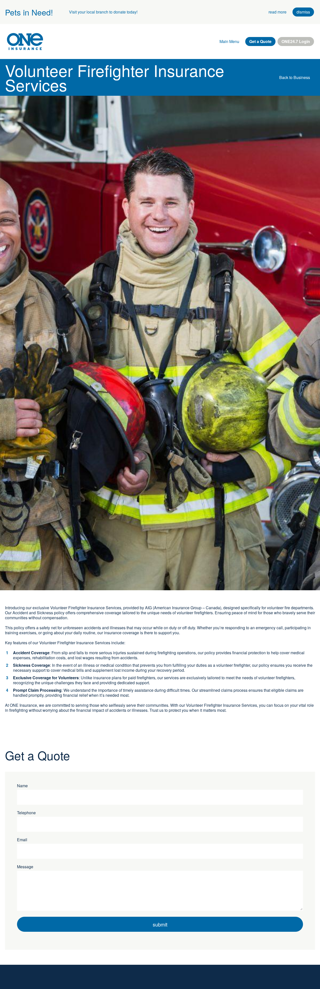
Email (22, 840)
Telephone (26, 813)
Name (22, 786)
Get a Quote (260, 41)
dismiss (303, 12)
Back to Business (294, 77)
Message (25, 867)
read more (277, 12)
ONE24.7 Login (296, 41)
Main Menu (229, 41)
